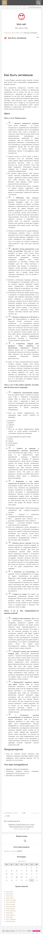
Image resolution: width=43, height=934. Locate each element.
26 (12, 880)
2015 (13, 33)
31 (36, 880)
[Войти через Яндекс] (21, 840)
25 (6, 880)
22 (26, 877)
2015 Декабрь (10, 906)
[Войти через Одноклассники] (28, 840)
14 (22, 874)
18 (6, 877)
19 (12, 877)
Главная (7, 33)
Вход (39, 7)
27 (17, 880)
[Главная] (21, 19)
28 (22, 880)
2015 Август (10, 898)
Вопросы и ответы (12, 813)
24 (36, 877)
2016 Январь (10, 908)
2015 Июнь (10, 894)
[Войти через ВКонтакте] (17, 840)
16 (31, 874)
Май (17, 33)
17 (36, 874)
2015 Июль (10, 896)
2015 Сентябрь (11, 900)
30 (22, 33)
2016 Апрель (10, 915)
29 (26, 880)
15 (26, 874)
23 (31, 877)
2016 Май (9, 917)
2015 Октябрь (10, 902)
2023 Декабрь (10, 921)
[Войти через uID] (14, 840)
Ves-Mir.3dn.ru (21, 931)
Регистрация (33, 7)
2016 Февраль (11, 911)
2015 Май (9, 891)
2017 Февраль (11, 919)
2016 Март (9, 913)
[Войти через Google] (25, 841)
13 (17, 874)
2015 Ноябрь (10, 904)
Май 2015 (21, 861)
